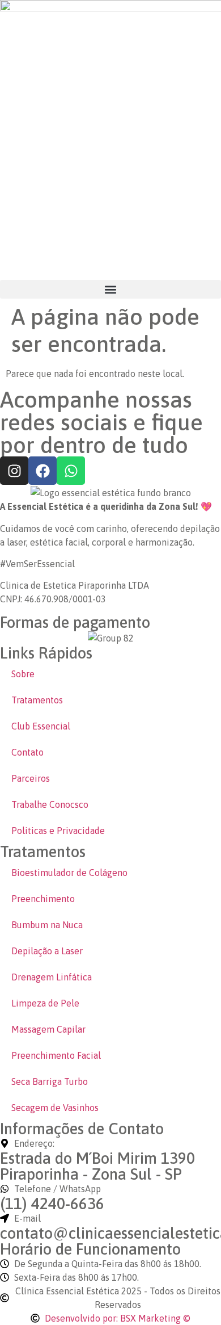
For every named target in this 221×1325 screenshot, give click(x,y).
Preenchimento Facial (56, 1055)
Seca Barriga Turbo (49, 1081)
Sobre (23, 674)
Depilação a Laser (47, 951)
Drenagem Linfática (51, 977)
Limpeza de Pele (45, 1003)
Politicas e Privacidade (58, 830)
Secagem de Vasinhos (55, 1107)
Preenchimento (43, 899)
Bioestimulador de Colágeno (69, 872)
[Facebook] (42, 470)
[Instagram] (14, 470)
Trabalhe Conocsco (49, 804)
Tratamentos (37, 700)
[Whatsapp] (71, 470)
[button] (110, 289)
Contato (27, 752)
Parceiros (30, 778)
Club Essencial (40, 726)
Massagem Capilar (48, 1029)
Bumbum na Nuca (47, 925)
